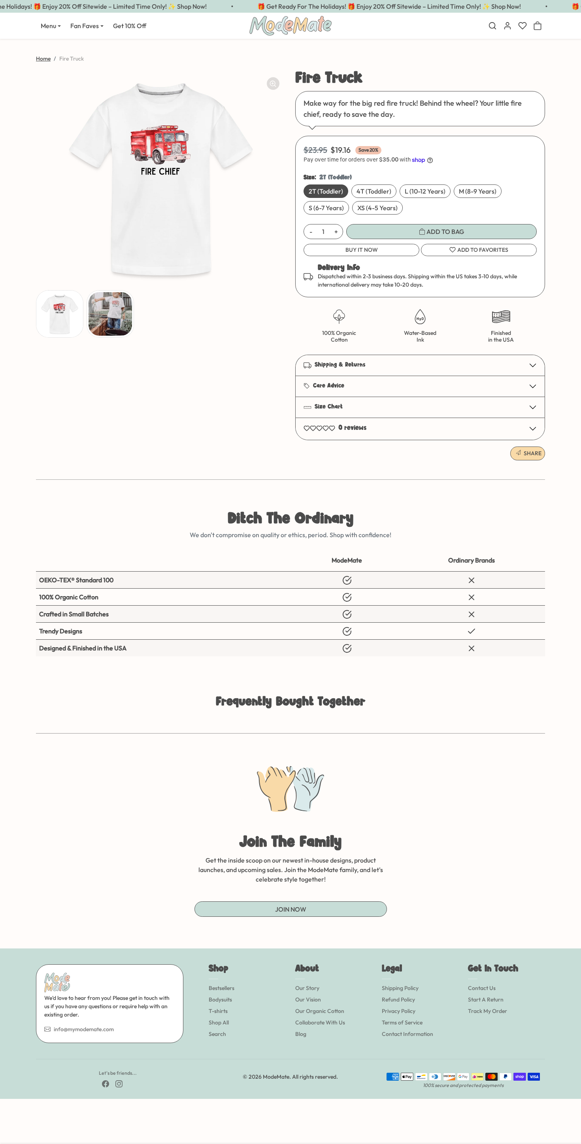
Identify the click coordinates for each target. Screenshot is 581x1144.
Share (532, 453)
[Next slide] (544, 721)
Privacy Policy (398, 1011)
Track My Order (487, 1011)
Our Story (307, 988)
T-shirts (218, 1011)
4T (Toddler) (374, 191)
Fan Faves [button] (84, 26)
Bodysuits (220, 999)
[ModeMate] (290, 25)
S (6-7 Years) (326, 208)
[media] (161, 178)
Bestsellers (221, 988)
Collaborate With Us (320, 1022)
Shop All (219, 1022)
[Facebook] (105, 1083)
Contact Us (482, 988)
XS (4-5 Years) (377, 208)
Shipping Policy (400, 988)
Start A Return (486, 999)
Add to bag (444, 232)
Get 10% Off (129, 26)
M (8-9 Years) (477, 191)
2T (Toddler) (326, 191)
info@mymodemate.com (84, 1029)
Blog (300, 1034)
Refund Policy (398, 999)
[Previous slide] (37, 721)
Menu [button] (48, 26)
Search (217, 1034)
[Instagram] (119, 1083)
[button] (492, 26)
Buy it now (361, 249)
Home (43, 58)
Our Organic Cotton (319, 1011)
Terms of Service (402, 1022)
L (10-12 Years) (425, 191)
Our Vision (308, 999)
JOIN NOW (290, 909)
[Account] (507, 26)
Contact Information (407, 1034)
